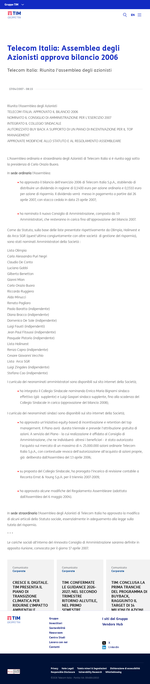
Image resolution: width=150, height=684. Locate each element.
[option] (30, 597)
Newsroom (56, 632)
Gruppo (53, 618)
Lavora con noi (58, 642)
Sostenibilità (57, 628)
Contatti (54, 647)
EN (133, 15)
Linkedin (113, 647)
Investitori (55, 623)
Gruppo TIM (11, 4)
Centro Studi (57, 637)
